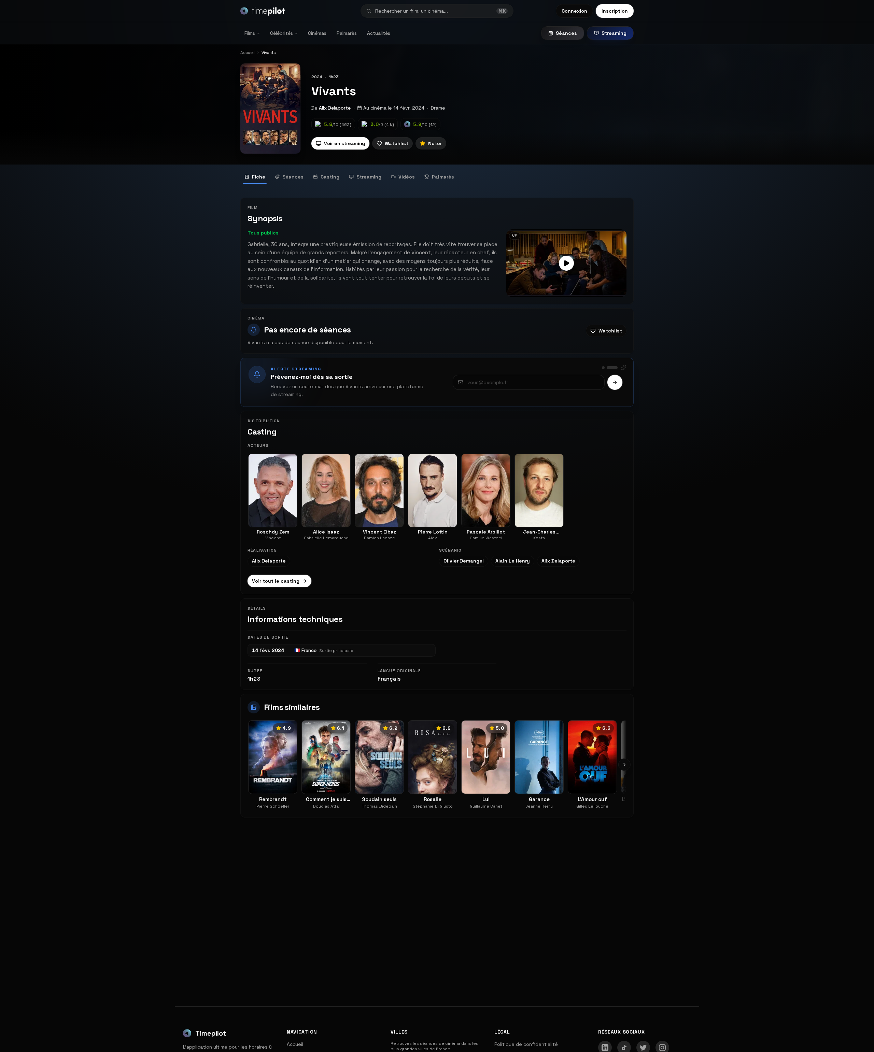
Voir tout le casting (275, 581)
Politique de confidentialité (526, 1044)
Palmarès (347, 33)
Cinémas (317, 33)
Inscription (615, 11)
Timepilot (210, 1033)
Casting (330, 177)
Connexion (574, 11)
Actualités (378, 33)
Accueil (295, 1044)
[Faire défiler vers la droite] (624, 764)
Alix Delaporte (335, 108)
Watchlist (396, 143)
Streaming (614, 33)
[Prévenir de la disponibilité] (614, 382)
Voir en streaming (344, 143)
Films (249, 33)
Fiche (258, 177)
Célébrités (281, 33)
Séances (566, 33)
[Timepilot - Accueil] (262, 10)
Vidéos (406, 177)
